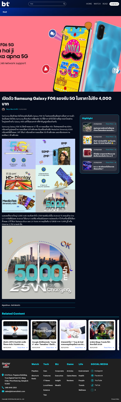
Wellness (82, 390)
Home (89, 3)
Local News (48, 385)
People (81, 380)
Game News (72, 375)
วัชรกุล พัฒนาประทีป (12, 109)
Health (81, 375)
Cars (45, 371)
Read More (110, 124)
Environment (84, 371)
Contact (114, 4)
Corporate (59, 371)
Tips (45, 395)
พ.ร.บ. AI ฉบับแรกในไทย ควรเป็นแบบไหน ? (104, 168)
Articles (70, 371)
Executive (59, 375)
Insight (58, 380)
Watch (97, 3)
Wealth (58, 385)
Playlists (35, 371)
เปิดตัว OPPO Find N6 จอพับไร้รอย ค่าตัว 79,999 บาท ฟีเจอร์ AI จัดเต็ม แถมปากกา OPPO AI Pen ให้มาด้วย (14, 345)
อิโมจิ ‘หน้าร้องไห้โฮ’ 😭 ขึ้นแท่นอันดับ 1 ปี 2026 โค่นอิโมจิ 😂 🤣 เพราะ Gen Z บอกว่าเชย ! (105, 143)
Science (46, 390)
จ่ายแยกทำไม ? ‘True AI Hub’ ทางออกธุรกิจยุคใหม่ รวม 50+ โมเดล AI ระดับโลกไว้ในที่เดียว (73, 344)
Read (105, 3)
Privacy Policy (115, 399)
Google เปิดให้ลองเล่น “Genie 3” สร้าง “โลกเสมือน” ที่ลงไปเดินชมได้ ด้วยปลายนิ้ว (44, 344)
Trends (81, 385)
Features (47, 375)
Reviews (70, 380)
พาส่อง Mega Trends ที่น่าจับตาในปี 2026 (100, 343)
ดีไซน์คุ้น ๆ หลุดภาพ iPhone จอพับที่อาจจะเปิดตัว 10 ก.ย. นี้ (104, 155)
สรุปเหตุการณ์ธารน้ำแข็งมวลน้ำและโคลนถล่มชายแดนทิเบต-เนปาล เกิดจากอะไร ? (104, 130)
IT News (46, 380)
